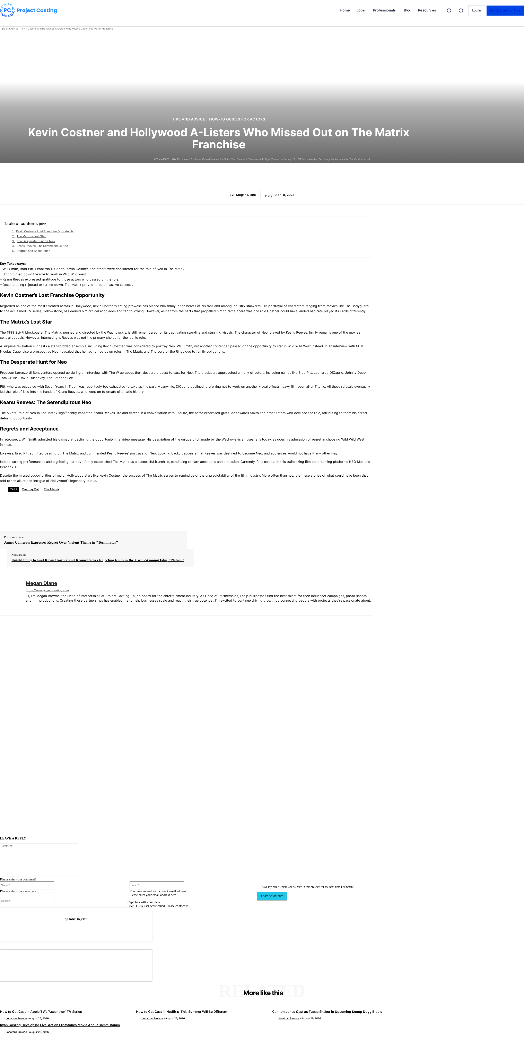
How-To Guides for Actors (237, 119)
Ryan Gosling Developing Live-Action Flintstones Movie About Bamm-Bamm (60, 1025)
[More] (113, 929)
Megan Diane (246, 195)
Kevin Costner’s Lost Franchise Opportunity (45, 231)
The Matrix (51, 489)
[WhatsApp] (83, 930)
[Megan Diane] (10, 595)
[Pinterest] (68, 930)
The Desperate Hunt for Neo (36, 241)
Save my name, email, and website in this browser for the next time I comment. (308, 886)
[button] (449, 10)
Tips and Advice (9, 28)
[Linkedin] (27, 607)
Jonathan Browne (16, 1018)
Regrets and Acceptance (33, 250)
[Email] (98, 930)
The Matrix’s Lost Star (31, 236)
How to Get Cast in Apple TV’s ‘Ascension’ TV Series (41, 1012)
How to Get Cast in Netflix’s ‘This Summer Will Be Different (181, 1012)
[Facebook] (39, 930)
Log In (476, 10)
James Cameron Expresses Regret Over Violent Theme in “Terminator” (61, 542)
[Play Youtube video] (186, 728)
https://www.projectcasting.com (47, 590)
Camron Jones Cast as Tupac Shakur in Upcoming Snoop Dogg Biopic (327, 1012)
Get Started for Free (505, 10)
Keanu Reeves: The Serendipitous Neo (42, 246)
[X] (53, 930)
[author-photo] (2, 1018)
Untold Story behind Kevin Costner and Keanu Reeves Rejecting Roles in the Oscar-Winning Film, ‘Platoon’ (97, 560)
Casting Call (30, 489)
